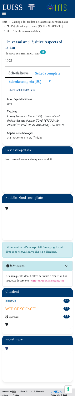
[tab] (49, 82)
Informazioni (17, 265)
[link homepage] (20, 7)
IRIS (5, 22)
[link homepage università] (56, 7)
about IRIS (24, 392)
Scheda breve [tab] (18, 73)
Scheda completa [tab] (47, 73)
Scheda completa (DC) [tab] (25, 82)
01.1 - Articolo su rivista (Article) (24, 31)
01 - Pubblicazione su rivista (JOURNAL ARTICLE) (35, 26)
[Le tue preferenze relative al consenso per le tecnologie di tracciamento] (68, 389)
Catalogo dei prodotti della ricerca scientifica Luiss (40, 22)
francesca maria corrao (23, 53)
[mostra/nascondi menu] (4, 14)
